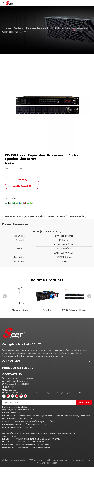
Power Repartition (12, 216)
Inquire (20, 179)
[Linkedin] (8, 396)
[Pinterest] (21, 396)
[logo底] (15, 333)
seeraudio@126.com (19, 381)
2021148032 (52, 463)
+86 (16, 384)
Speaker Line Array (56, 216)
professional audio (34, 216)
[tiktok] (25, 396)
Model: (7, 199)
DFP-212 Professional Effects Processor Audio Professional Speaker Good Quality (74, 310)
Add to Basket (20, 186)
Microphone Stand (20, 310)
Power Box (47, 310)
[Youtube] (12, 396)
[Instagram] (16, 396)
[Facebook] (4, 396)
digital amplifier (77, 216)
